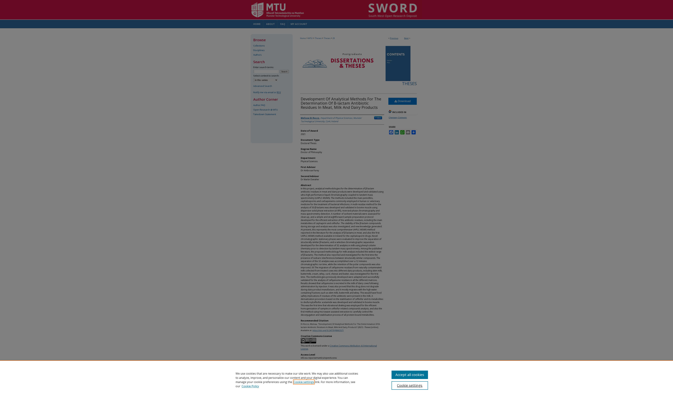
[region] (336, 379)
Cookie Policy (250, 386)
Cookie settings (304, 382)
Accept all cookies (409, 374)
